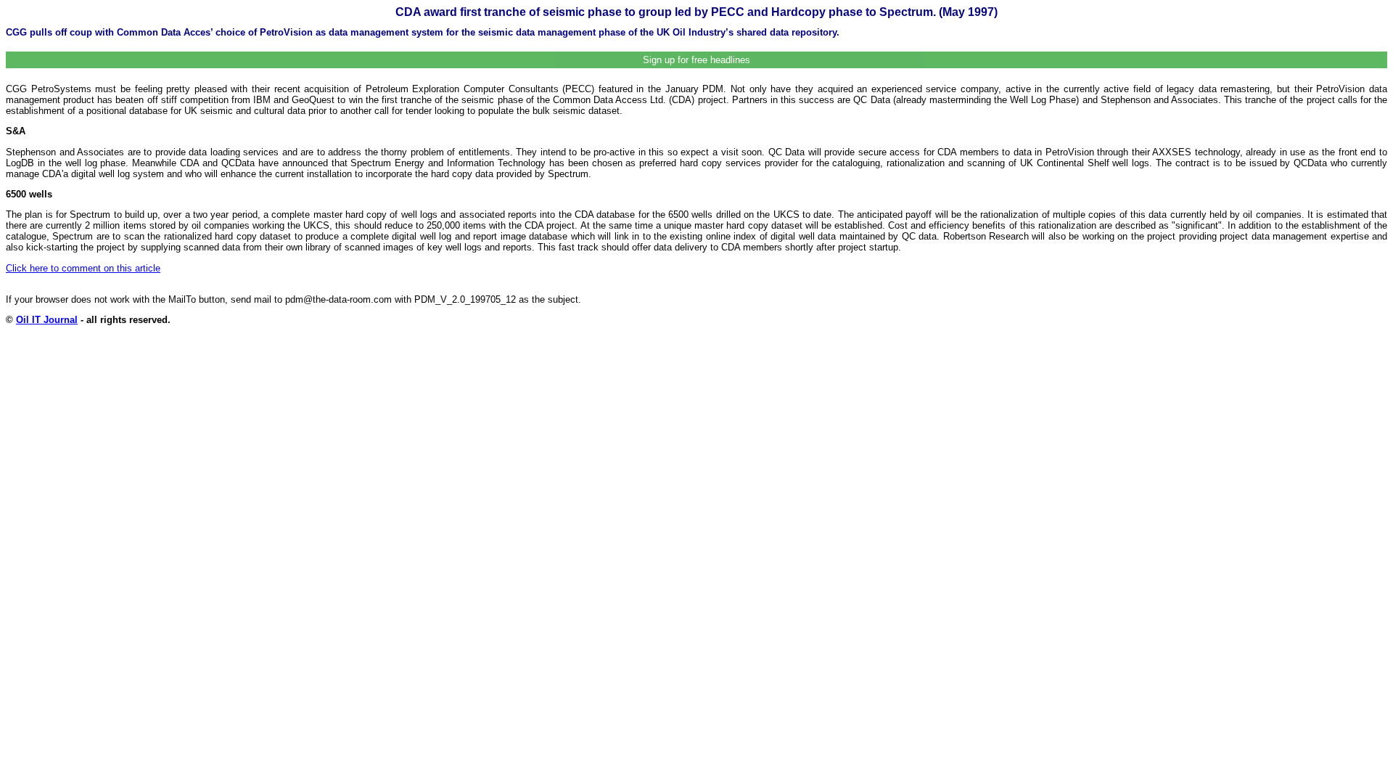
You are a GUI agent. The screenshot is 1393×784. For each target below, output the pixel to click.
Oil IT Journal (47, 319)
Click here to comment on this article (83, 268)
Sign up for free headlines (696, 59)
